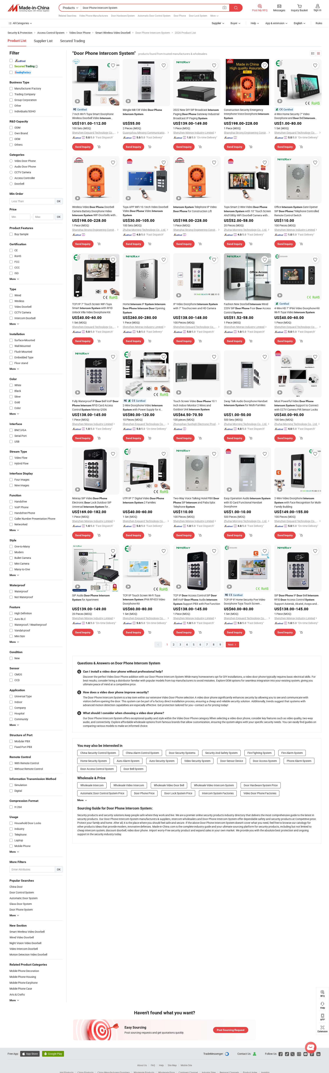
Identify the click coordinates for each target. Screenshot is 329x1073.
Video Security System (197, 761)
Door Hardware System (123, 15)
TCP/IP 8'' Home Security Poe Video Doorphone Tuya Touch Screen (244, 602)
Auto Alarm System (128, 761)
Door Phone (180, 15)
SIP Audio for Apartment (91, 597)
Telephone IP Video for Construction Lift (195, 209)
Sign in (317, 10)
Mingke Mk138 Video (142, 112)
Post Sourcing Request (230, 1029)
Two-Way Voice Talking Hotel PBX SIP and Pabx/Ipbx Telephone (196, 502)
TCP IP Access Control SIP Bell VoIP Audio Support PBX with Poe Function (196, 600)
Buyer (234, 23)
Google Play (53, 1053)
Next (231, 644)
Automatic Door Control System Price (102, 793)
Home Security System (93, 761)
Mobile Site (186, 1065)
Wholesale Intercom (92, 785)
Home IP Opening (144, 308)
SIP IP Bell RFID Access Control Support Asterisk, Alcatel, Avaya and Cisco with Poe (296, 600)
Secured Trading (72, 40)
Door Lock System (198, 15)
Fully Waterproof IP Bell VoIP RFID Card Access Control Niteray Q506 (95, 405)
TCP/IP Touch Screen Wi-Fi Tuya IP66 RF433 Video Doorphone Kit (144, 599)
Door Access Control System (97, 769)
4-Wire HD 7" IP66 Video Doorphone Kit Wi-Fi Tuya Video (297, 310)
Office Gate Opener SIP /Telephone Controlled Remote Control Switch (296, 211)
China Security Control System (98, 753)
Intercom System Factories (218, 793)
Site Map (172, 1065)
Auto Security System (161, 761)
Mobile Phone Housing (23, 977)
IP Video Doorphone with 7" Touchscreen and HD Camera (195, 306)
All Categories (21, 23)
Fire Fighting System (260, 753)
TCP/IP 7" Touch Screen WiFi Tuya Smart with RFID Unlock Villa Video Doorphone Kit (92, 308)
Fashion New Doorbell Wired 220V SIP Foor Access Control (247, 308)
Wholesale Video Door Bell (169, 785)
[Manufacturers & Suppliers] (28, 8)
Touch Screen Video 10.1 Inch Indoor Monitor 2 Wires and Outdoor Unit (195, 405)
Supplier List (43, 40)
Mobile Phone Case (21, 988)
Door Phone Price (144, 793)
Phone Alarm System (299, 761)
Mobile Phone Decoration (24, 971)
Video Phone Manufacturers (93, 15)
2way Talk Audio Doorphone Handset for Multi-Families (246, 403)
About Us (142, 1065)
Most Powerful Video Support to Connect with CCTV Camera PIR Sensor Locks (296, 405)
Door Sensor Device (231, 761)
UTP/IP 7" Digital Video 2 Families (143, 500)
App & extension (274, 23)
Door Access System (265, 761)
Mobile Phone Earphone (24, 982)
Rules (319, 23)
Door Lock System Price (178, 793)
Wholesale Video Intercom (128, 785)
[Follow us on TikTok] (287, 1053)
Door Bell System (133, 769)
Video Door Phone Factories (260, 793)
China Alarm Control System (142, 753)
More (80, 800)
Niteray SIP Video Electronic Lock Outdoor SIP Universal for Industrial (91, 502)
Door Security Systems (182, 753)
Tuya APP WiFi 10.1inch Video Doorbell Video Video (145, 211)
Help (253, 23)
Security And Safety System (221, 753)
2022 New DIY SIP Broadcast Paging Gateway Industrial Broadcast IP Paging (196, 114)
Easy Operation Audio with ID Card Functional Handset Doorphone (247, 502)
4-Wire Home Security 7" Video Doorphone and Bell (294, 116)
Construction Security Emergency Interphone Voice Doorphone (246, 114)
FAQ (153, 1065)
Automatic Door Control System (154, 15)
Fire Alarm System (292, 753)
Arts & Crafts (17, 994)
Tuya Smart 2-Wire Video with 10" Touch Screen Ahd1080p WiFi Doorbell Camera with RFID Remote (247, 211)
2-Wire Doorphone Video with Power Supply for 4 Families (143, 407)
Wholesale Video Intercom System (214, 785)
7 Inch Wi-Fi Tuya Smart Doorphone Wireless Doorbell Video (92, 116)
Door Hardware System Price (261, 785)
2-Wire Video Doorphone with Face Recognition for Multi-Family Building (297, 502)
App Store (30, 1053)
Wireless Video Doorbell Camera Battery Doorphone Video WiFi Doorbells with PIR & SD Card (94, 211)
